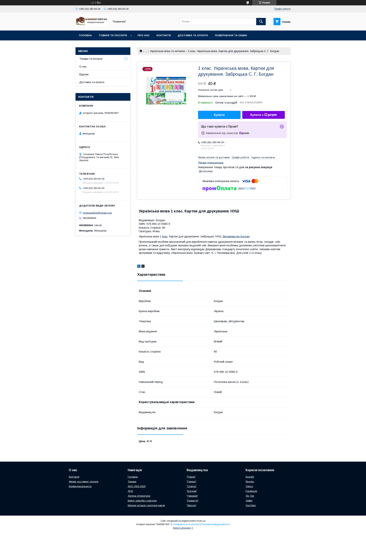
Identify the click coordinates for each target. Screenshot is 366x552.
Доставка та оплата (193, 35)
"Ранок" (191, 476)
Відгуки (83, 74)
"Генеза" (191, 481)
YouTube (251, 505)
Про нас (144, 35)
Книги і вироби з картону (142, 500)
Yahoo (249, 486)
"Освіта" (192, 486)
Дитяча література (139, 495)
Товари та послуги (113, 35)
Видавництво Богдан (236, 236)
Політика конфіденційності (215, 524)
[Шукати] (261, 21)
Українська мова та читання (167, 51)
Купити (219, 115)
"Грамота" (193, 500)
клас (165, 236)
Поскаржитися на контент (185, 524)
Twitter (249, 500)
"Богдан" (192, 491)
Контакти (164, 35)
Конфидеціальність (80, 486)
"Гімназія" (192, 495)
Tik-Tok (250, 495)
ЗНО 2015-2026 (136, 486)
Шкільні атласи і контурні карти (146, 505)
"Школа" (191, 505)
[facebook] (138, 266)
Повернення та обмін (231, 35)
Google (250, 476)
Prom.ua (201, 521)
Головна (85, 35)
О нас (83, 66)
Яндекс (250, 481)
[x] (142, 266)
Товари (132, 481)
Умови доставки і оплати (83, 481)
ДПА (130, 491)
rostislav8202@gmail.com (97, 212)
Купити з (256, 115)
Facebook (251, 491)
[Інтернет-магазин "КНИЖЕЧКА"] (91, 25)
